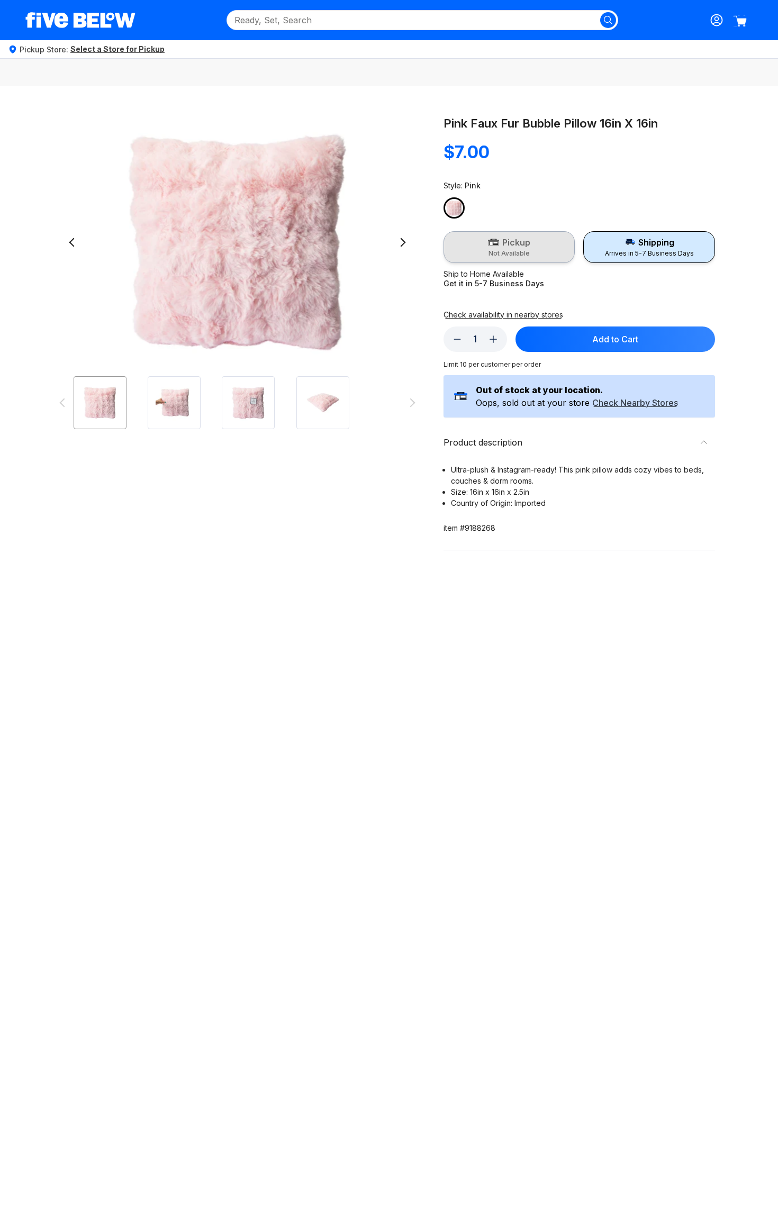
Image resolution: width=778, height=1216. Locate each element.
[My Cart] (739, 21)
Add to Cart (615, 339)
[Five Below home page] (80, 20)
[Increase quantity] (493, 339)
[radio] (509, 247)
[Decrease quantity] (457, 339)
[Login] (716, 20)
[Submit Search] (608, 20)
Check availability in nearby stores (503, 315)
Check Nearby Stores (635, 403)
